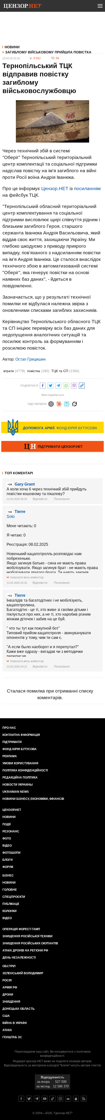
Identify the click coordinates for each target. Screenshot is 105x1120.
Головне (9, 889)
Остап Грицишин (30, 359)
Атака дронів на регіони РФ (25, 950)
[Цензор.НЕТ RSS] (84, 1099)
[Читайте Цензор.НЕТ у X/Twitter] (29, 1099)
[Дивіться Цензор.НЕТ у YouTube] (45, 1099)
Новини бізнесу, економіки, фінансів (33, 799)
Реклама (9, 756)
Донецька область (18, 1008)
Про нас (9, 728)
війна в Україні (14, 1023)
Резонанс (10, 831)
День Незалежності (19, 957)
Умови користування (20, 763)
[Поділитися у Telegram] (58, 385)
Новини (12, 47)
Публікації (10, 904)
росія (7, 980)
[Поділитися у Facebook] (43, 385)
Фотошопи (11, 852)
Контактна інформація (21, 735)
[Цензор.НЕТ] (22, 7)
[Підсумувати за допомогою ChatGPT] (51, 403)
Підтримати (12, 742)
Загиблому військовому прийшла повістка (48, 52)
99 (57, 58)
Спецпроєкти (13, 897)
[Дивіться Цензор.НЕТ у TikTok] (52, 1099)
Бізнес (8, 875)
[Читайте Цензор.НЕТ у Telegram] (37, 1099)
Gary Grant (25, 484)
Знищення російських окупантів (30, 943)
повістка (38, 371)
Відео (7, 845)
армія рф (9, 987)
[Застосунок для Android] (68, 1099)
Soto (11, 516)
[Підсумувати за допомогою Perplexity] (67, 403)
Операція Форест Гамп (21, 929)
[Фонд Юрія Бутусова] (52, 427)
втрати (14, 371)
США (6, 1016)
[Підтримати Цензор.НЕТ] (52, 446)
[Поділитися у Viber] (74, 385)
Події (6, 824)
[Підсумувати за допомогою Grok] (74, 403)
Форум (7, 867)
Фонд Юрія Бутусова (19, 749)
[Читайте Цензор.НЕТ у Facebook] (21, 1099)
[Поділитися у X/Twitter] (50, 385)
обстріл (8, 966)
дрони (7, 994)
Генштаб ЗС (12, 1037)
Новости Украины (17, 784)
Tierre (20, 512)
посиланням (87, 188)
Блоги (7, 860)
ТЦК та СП (65, 371)
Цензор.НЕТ (54, 188)
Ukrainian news (15, 791)
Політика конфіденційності (25, 770)
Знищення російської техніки (27, 936)
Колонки (9, 911)
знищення (11, 1001)
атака (7, 1030)
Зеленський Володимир (22, 973)
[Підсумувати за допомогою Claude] (59, 403)
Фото (6, 838)
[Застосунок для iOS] (76, 1099)
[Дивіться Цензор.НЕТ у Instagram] (60, 1099)
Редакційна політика (20, 777)
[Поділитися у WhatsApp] (66, 385)
